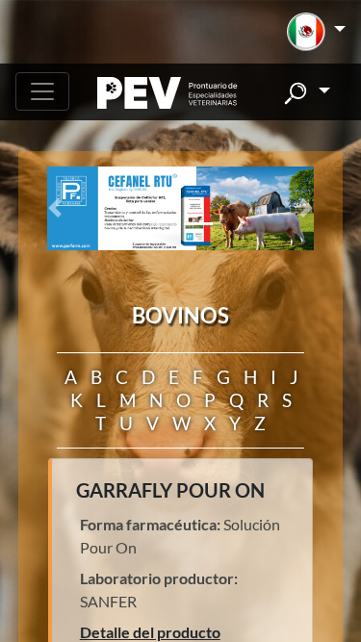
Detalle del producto (150, 632)
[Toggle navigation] (42, 91)
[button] (316, 32)
